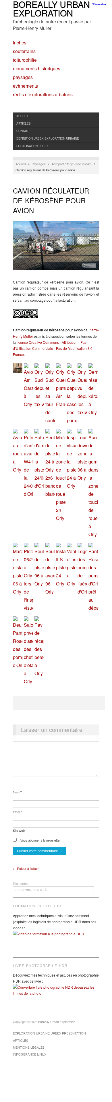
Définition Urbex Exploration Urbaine (47, 138)
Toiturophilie (25, 60)
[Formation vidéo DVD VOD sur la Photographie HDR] (56, 938)
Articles (23, 123)
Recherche (20, 883)
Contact (23, 131)
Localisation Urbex (32, 146)
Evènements (25, 86)
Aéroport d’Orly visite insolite (71, 164)
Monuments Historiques (36, 68)
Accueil (22, 116)
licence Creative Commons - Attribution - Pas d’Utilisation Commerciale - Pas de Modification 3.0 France (52, 348)
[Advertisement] (59, 703)
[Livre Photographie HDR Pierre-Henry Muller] (56, 994)
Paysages (23, 77)
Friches (19, 42)
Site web (19, 830)
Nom (17, 792)
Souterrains (24, 51)
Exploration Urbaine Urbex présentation (49, 1033)
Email (17, 811)
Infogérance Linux (29, 1054)
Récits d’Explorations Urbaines (43, 94)
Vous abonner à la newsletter (40, 840)
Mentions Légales (29, 1047)
